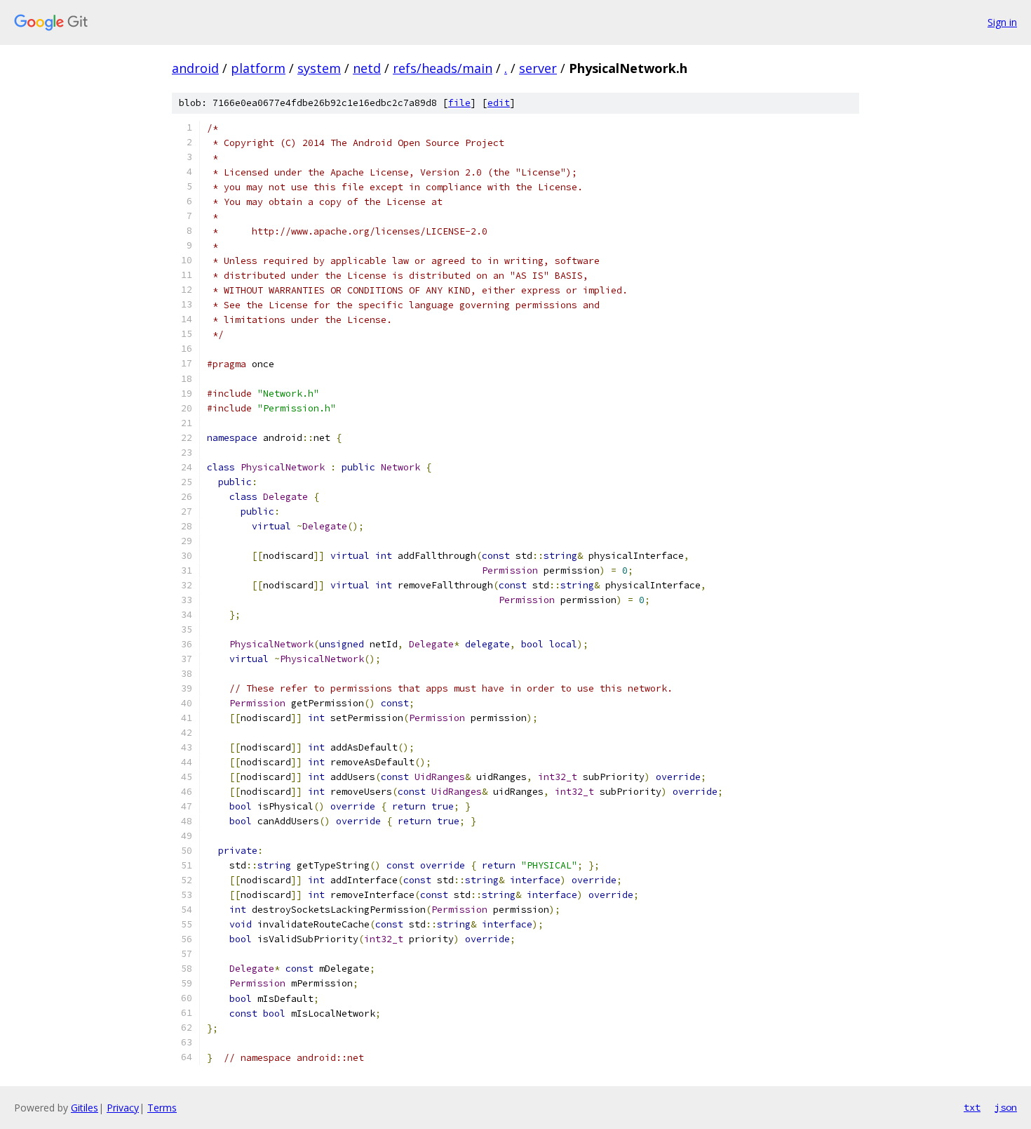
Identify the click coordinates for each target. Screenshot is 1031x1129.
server (538, 68)
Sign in (1002, 22)
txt (972, 1107)
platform (258, 68)
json (1006, 1107)
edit (498, 103)
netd (367, 68)
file (459, 103)
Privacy (123, 1107)
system (319, 68)
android (195, 68)
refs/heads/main (442, 68)
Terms (162, 1107)
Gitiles (84, 1107)
